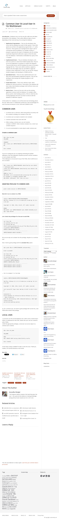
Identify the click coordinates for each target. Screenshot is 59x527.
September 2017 (48, 229)
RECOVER (7, 507)
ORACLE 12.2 (6, 488)
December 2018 (48, 197)
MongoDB (48, 38)
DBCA (8, 481)
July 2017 (47, 234)
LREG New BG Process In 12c (29, 410)
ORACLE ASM (10, 496)
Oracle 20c (48, 56)
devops (47, 34)
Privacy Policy (41, 515)
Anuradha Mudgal (14, 392)
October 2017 (48, 227)
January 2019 (48, 194)
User (24, 382)
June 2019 (47, 183)
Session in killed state (48, 292)
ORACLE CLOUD (38, 6)
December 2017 (48, 222)
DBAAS (14, 479)
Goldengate (6, 483)
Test (46, 138)
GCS (13, 481)
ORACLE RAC (49, 69)
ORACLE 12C (11, 28)
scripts (8, 508)
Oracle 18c (48, 52)
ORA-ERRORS (49, 43)
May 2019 (47, 185)
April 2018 (47, 213)
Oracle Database (8, 499)
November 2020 (48, 160)
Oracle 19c (48, 54)
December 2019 (48, 174)
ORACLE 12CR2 (49, 49)
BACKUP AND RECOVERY (51, 30)
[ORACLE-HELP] (6, 6)
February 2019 (48, 192)
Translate (54, 253)
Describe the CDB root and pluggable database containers (19, 374)
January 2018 (48, 220)
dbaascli (4, 481)
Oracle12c (13, 488)
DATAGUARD (49, 32)
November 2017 (48, 225)
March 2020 (47, 169)
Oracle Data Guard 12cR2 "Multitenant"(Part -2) (31, 374)
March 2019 (47, 190)
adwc (5, 476)
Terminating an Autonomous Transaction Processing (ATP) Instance (50, 301)
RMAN (4, 509)
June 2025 (47, 157)
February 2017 (48, 243)
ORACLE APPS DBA (50, 58)
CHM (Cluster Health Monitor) (29, 408)
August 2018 (47, 204)
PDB (16, 505)
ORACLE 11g (12, 486)
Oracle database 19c (14, 501)
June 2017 (47, 236)
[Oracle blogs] (50, 124)
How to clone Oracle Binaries (50, 268)
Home (21, 6)
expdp (10, 481)
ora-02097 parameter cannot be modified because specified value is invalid (10, 416)
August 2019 (47, 178)
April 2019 (47, 187)
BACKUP (14, 475)
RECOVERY (12, 507)
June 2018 (47, 208)
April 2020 (47, 167)
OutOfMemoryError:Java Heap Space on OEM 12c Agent (49, 323)
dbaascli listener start (48, 347)
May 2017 (47, 238)
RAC (3, 507)
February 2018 (48, 218)
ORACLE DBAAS (49, 65)
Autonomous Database (51, 28)
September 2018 (48, 201)
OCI (15, 484)
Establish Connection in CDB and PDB (7, 373)
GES (15, 481)
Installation (15, 483)
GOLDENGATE (49, 36)
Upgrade (12, 509)
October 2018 (48, 199)
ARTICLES (27, 6)
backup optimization (6, 477)
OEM (17, 484)
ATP (10, 475)
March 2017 (47, 241)
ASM (7, 476)
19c (3, 476)
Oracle (4, 486)
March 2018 (47, 215)
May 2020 (47, 164)
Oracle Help (24, 472)
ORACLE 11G (49, 45)
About (54, 6)
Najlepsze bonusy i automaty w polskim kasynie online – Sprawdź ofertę (50, 318)
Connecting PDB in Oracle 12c (29, 418)
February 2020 (48, 171)
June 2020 (47, 162)
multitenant (11, 382)
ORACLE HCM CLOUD (50, 67)
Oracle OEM (15, 503)
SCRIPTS (48, 6)
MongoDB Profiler (47, 358)
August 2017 (47, 232)
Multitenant (48, 41)
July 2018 (47, 206)
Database (14, 477)
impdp (11, 483)
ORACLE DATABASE (51, 62)
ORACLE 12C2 (6, 492)
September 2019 (48, 176)
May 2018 (47, 211)
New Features (10, 484)
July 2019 (47, 181)
